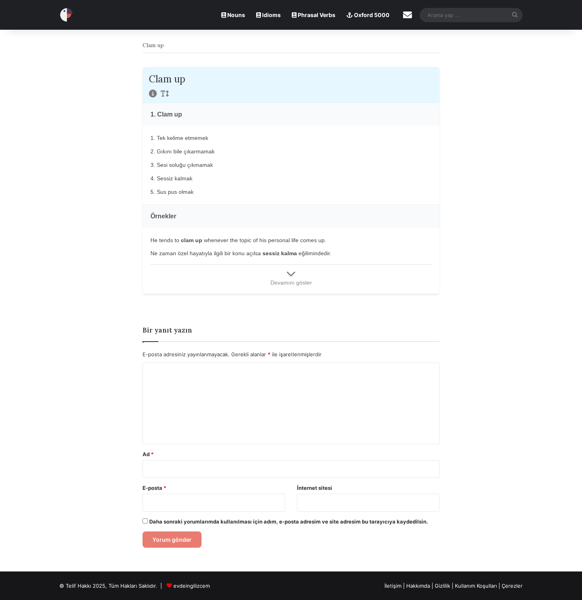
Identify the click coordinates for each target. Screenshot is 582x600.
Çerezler (512, 586)
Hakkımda (419, 586)
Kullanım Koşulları (476, 586)
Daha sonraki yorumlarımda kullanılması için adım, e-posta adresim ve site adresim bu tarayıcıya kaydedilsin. (288, 521)
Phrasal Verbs (316, 14)
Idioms (271, 14)
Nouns (235, 14)
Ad (148, 454)
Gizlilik (443, 586)
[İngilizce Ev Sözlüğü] (66, 15)
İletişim (392, 586)
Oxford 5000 (371, 14)
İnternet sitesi (314, 488)
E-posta (154, 488)
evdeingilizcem (191, 586)
